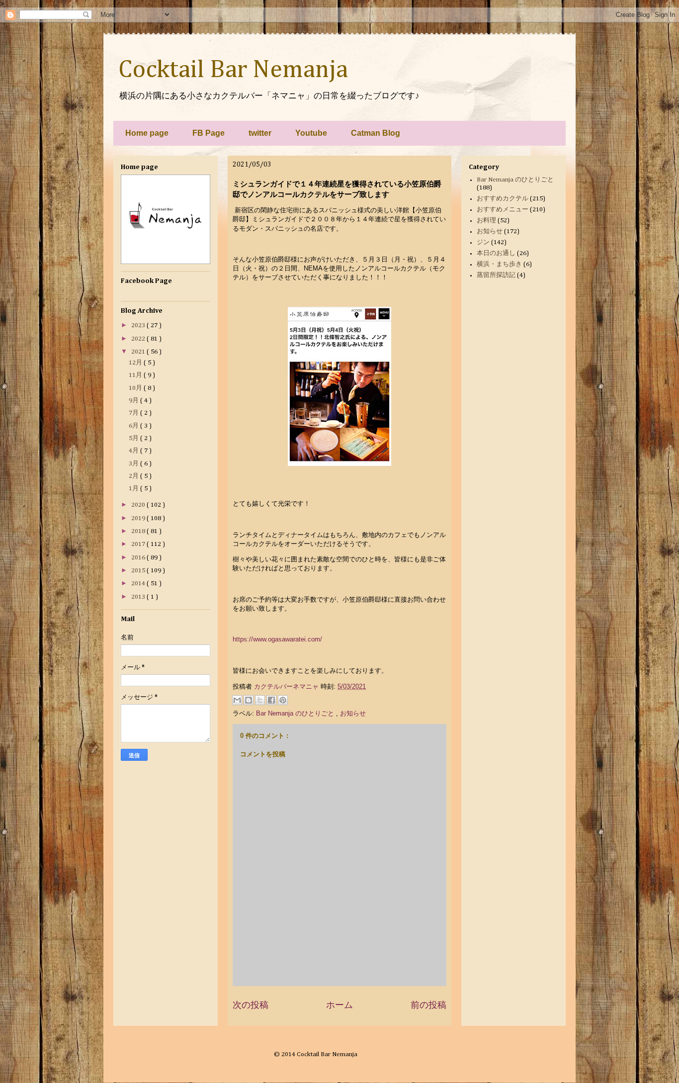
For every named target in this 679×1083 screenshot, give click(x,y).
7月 (134, 413)
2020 (139, 505)
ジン (483, 242)
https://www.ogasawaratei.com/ (277, 639)
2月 (134, 476)
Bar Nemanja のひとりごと (296, 713)
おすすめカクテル (502, 198)
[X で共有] (260, 700)
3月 (134, 463)
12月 (136, 363)
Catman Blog (375, 133)
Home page (147, 133)
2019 (139, 518)
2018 (139, 531)
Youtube (311, 133)
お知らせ (353, 713)
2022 (139, 339)
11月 (136, 375)
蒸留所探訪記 (496, 275)
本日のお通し (496, 253)
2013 (139, 597)
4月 (134, 451)
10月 (136, 388)
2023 (139, 325)
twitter (260, 133)
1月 (134, 488)
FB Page (208, 133)
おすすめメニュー (502, 209)
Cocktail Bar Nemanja (233, 70)
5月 (134, 438)
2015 (139, 570)
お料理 (486, 220)
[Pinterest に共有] (283, 700)
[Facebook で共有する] (271, 700)
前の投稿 (428, 1005)
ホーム (339, 1005)
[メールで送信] (237, 700)
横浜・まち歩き (499, 264)
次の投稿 (250, 1005)
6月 (134, 426)
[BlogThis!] (249, 700)
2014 (139, 583)
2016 (139, 557)
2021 (139, 352)
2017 (139, 544)
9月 (134, 400)
